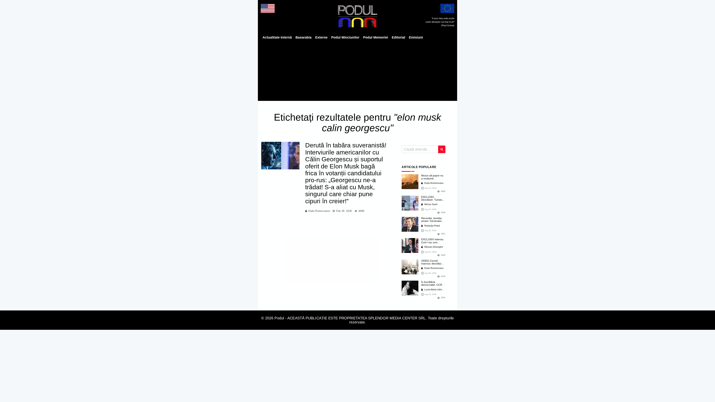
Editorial (398, 37)
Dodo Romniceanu (319, 211)
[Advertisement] (357, 70)
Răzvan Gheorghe (433, 247)
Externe (321, 37)
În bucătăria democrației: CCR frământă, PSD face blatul (432, 286)
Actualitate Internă (277, 37)
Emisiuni (416, 37)
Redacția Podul (432, 225)
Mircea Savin (431, 204)
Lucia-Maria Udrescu (435, 289)
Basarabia (303, 37)
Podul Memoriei (375, 37)
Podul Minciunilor (345, 37)
